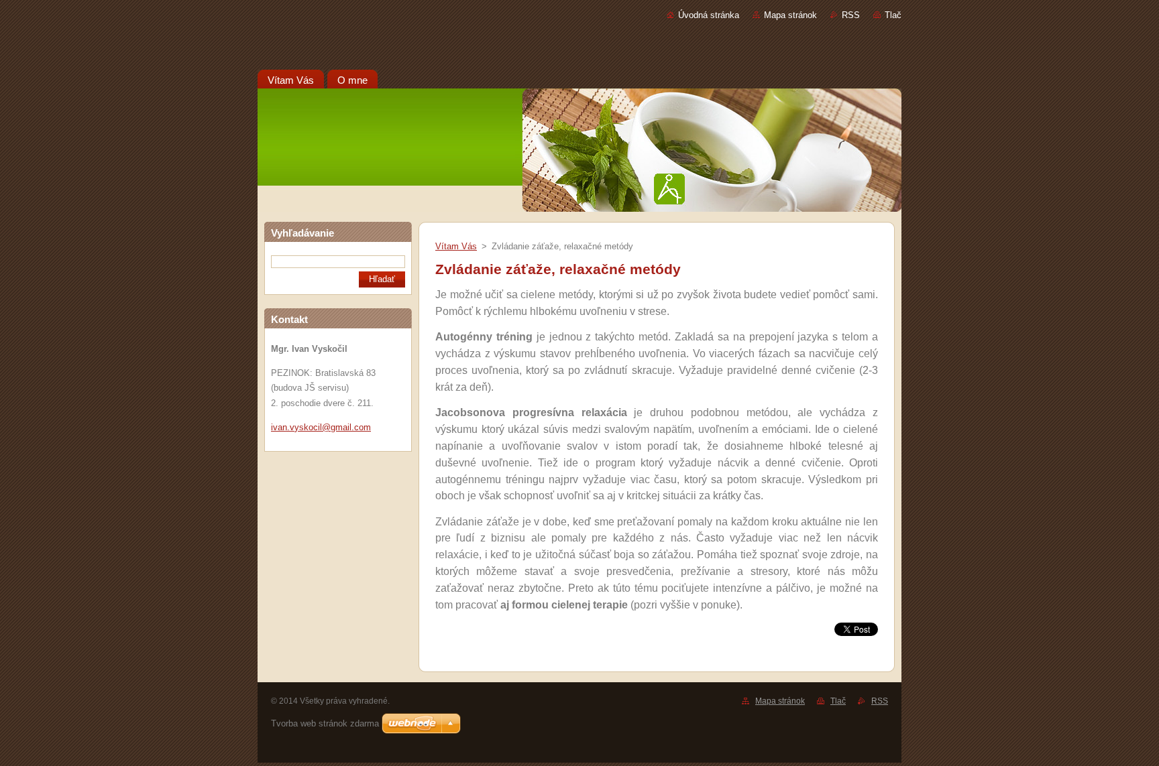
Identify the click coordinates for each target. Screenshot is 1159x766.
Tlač (893, 15)
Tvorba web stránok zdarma (325, 723)
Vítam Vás (456, 246)
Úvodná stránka (708, 15)
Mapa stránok (790, 15)
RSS (851, 15)
